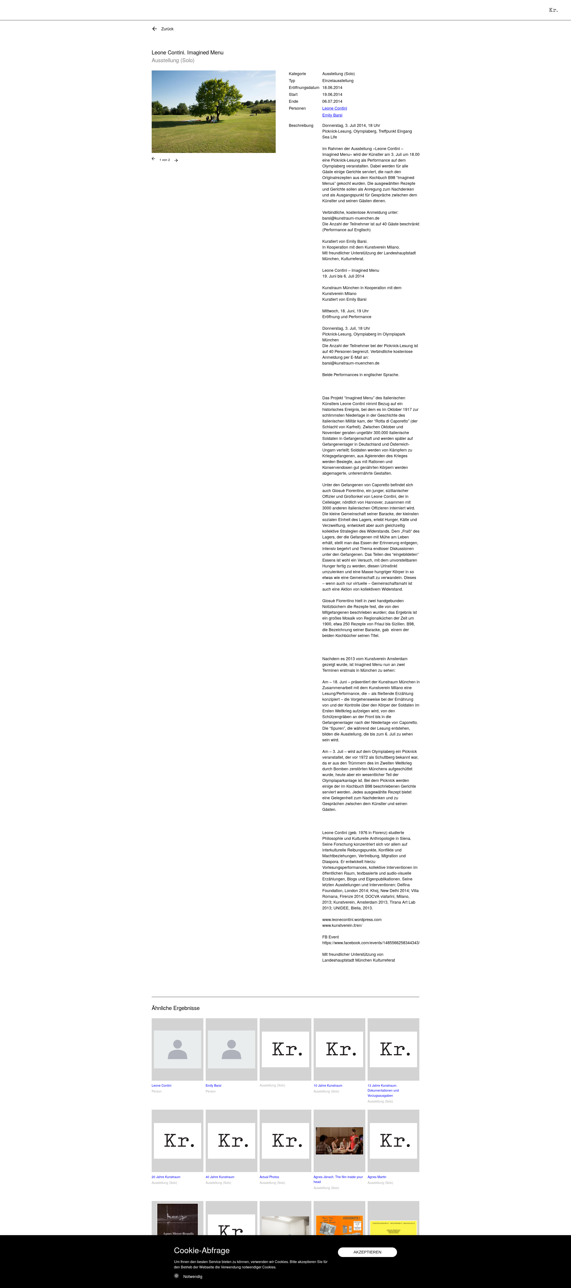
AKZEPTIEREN (367, 1252)
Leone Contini (334, 108)
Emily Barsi (332, 115)
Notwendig (192, 1276)
